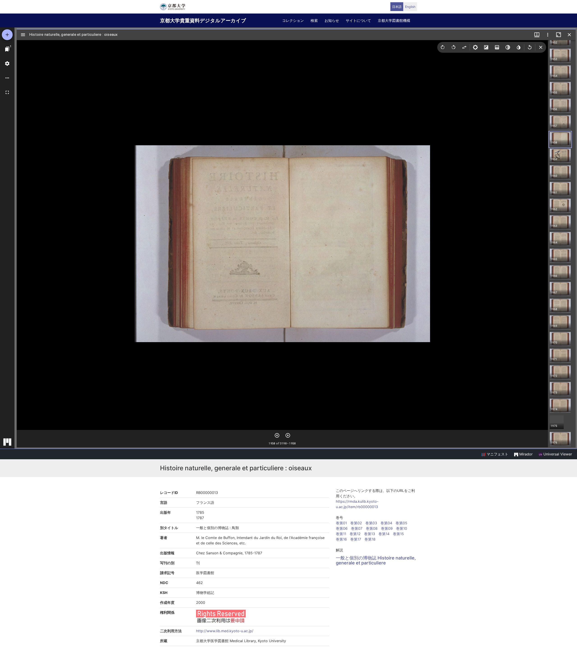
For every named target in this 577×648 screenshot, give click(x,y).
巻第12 (355, 534)
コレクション (293, 20)
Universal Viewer (557, 454)
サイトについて (358, 20)
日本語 (397, 7)
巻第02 (356, 523)
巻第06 (342, 528)
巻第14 (383, 534)
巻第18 (370, 539)
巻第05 (401, 523)
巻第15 (398, 534)
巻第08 (372, 528)
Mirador (525, 454)
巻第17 (355, 539)
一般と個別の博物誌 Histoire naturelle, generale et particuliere (376, 560)
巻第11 (341, 534)
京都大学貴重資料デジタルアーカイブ (203, 20)
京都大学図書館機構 (394, 20)
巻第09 (387, 528)
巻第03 (371, 523)
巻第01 (341, 523)
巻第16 (341, 539)
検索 (314, 20)
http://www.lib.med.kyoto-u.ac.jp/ (224, 631)
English (410, 7)
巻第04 (386, 523)
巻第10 (401, 528)
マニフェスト (496, 454)
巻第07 (356, 528)
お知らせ (332, 20)
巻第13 (369, 534)
